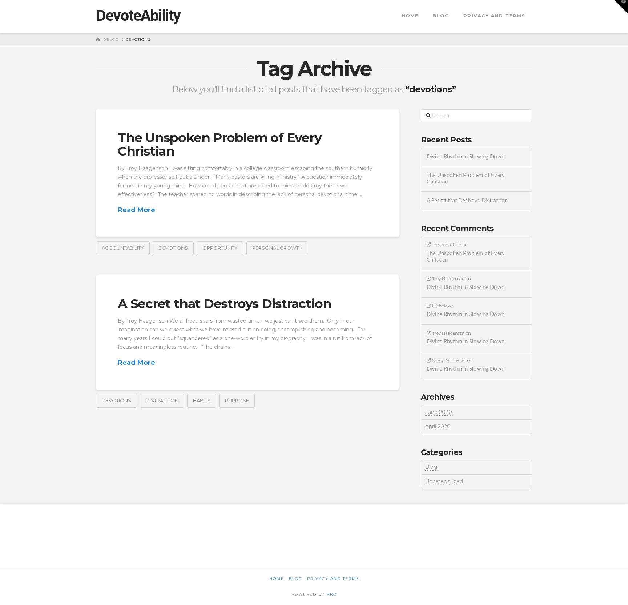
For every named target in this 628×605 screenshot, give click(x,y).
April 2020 (438, 426)
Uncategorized (444, 481)
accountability (123, 248)
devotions (173, 248)
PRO (332, 594)
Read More (136, 210)
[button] (621, 7)
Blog (431, 467)
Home (276, 578)
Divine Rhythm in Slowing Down (465, 157)
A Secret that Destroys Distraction (224, 303)
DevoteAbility (138, 15)
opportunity (220, 248)
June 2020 (438, 412)
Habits (201, 400)
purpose (237, 400)
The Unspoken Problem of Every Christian (219, 144)
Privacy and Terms (333, 578)
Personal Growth (277, 248)
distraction (162, 400)
